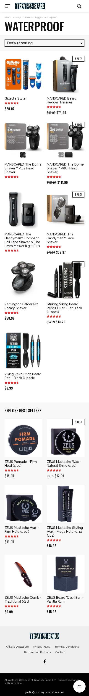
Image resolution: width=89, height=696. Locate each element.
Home (8, 17)
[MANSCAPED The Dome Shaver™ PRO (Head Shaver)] (65, 140)
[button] (78, 5)
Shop (18, 17)
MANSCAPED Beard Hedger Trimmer (61, 100)
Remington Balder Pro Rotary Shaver (22, 306)
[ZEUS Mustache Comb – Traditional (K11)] (23, 574)
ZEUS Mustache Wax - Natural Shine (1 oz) (64, 463)
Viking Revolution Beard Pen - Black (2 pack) (23, 376)
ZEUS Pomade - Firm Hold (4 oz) (21, 463)
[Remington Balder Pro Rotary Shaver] (23, 280)
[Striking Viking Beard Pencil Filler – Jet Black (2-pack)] (65, 280)
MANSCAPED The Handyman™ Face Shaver (60, 238)
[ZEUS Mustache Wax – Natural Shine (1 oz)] (65, 438)
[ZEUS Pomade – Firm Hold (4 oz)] (23, 438)
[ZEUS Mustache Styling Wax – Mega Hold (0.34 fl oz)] (65, 504)
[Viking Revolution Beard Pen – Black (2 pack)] (23, 350)
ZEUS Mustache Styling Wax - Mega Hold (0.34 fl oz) (65, 531)
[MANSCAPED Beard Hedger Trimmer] (65, 74)
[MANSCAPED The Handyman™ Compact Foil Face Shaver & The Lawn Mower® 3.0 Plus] (23, 210)
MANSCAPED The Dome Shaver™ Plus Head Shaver (23, 168)
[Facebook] (44, 661)
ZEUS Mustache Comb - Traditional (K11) (23, 599)
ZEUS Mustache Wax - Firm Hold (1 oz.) (22, 529)
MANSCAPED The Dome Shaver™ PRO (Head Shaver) (65, 168)
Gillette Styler (16, 98)
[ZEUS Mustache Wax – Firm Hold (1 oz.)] (23, 504)
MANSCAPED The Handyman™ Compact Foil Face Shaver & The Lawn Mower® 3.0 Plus (22, 240)
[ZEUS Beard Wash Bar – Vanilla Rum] (65, 574)
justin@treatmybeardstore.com (44, 692)
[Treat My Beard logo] (30, 6)
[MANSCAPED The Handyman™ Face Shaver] (65, 210)
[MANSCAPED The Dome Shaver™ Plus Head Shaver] (23, 140)
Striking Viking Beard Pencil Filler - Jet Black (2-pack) (64, 308)
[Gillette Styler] (23, 74)
